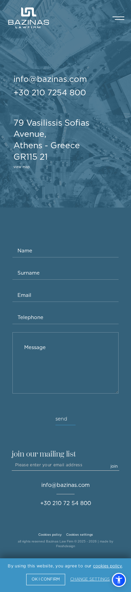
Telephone (30, 317)
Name (24, 250)
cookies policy (107, 566)
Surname (28, 272)
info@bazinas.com (50, 78)
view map (21, 167)
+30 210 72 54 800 (65, 503)
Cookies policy (50, 534)
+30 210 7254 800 (49, 92)
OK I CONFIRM (46, 579)
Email (24, 295)
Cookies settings (79, 534)
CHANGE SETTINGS (90, 579)
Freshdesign (65, 546)
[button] (119, 580)
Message (35, 347)
